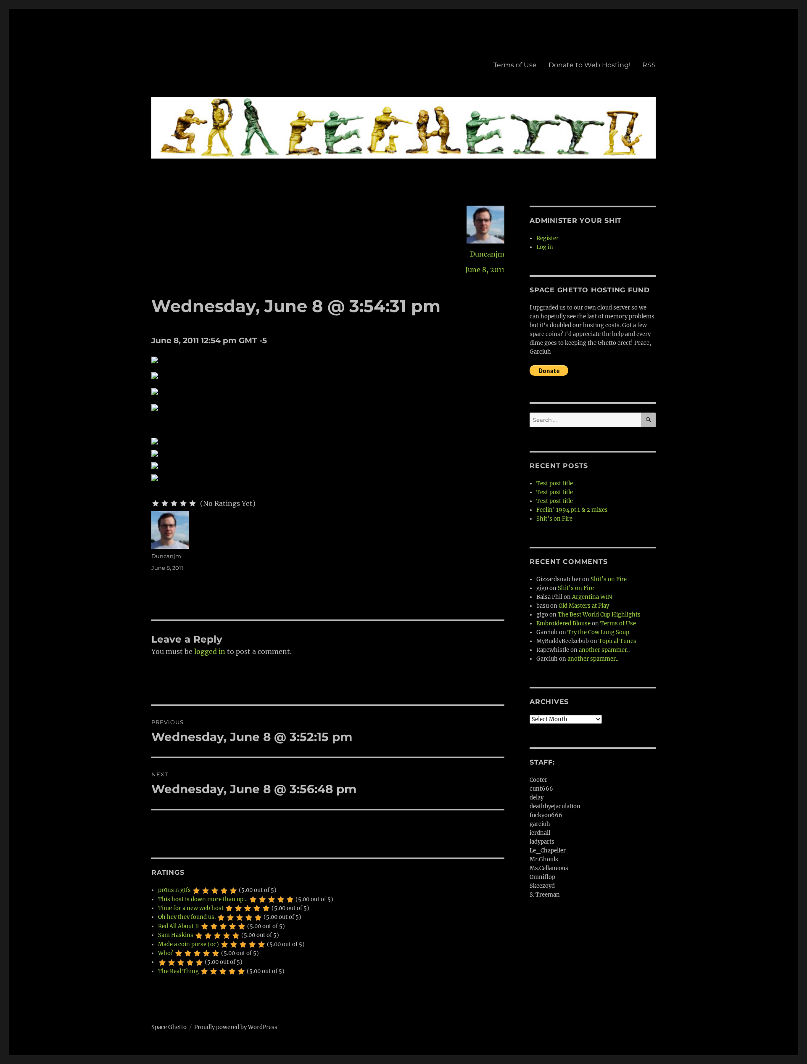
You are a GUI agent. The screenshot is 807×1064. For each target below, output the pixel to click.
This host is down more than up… (203, 899)
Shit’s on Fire (554, 518)
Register (547, 238)
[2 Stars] (165, 503)
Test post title (554, 483)
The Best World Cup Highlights (599, 614)
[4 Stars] (183, 503)
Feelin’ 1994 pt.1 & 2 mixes (572, 509)
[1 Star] (155, 503)
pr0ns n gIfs (174, 890)
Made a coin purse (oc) (188, 944)
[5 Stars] (192, 503)
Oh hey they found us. (187, 917)
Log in (544, 247)
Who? (165, 953)
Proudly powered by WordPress (235, 1027)
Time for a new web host (191, 908)
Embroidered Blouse (563, 623)
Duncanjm (487, 254)
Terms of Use (515, 65)
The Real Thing (178, 971)
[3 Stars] (174, 503)
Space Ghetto (169, 1027)
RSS (649, 65)
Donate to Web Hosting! (589, 65)
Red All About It (178, 926)
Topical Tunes (617, 641)
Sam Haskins (175, 935)
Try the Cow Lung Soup (598, 632)
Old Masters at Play (584, 605)
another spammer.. (604, 650)
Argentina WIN (592, 597)
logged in (209, 651)
